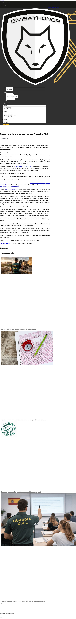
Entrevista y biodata (10, 95)
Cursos (6, 92)
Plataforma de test (8, 91)
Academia (6, 86)
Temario (6, 100)
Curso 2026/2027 (9, 88)
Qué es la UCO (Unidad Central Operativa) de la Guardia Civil (18, 329)
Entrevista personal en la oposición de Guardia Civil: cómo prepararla (21, 492)
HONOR (7, 243)
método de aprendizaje (11, 189)
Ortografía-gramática (10, 97)
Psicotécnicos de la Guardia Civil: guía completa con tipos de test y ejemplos (23, 420)
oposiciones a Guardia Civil (23, 166)
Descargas (6, 102)
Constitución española (10, 99)
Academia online (9, 89)
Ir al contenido (2, 0)
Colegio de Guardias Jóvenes (12, 96)
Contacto (6, 103)
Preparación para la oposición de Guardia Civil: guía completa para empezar (23, 601)
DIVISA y (2, 243)
